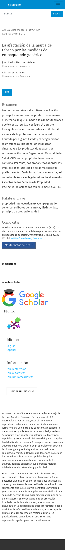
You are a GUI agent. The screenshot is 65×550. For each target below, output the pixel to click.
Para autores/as (15, 373)
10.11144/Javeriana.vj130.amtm (26, 238)
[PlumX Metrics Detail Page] (14, 325)
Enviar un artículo (22, 391)
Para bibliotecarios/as (19, 377)
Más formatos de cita (18, 245)
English (10, 346)
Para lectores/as (16, 369)
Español (11, 349)
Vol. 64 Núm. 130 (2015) (15, 30)
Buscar (56, 13)
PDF (7, 92)
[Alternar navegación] (58, 4)
